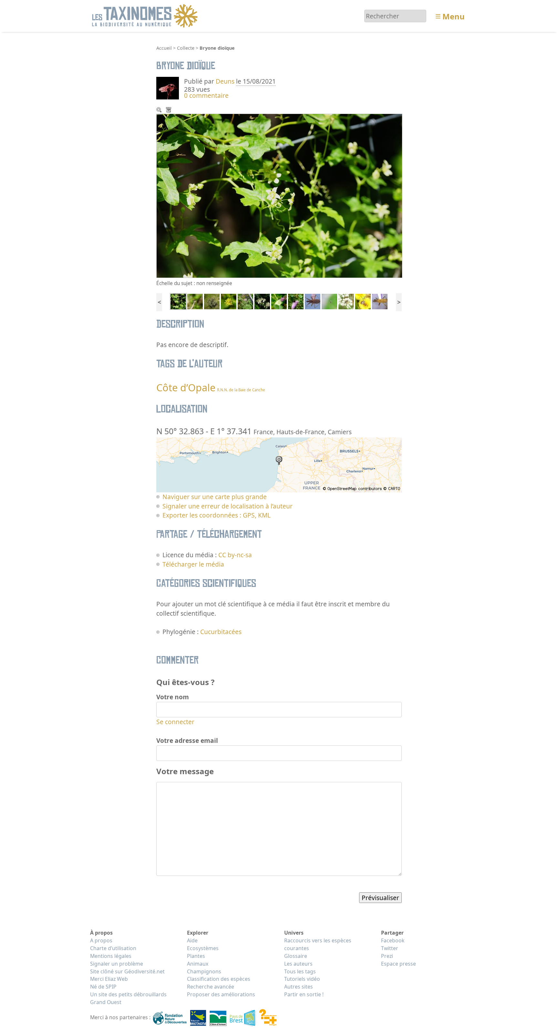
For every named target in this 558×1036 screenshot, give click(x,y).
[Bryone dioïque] (178, 300)
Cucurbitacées (221, 631)
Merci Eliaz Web (109, 978)
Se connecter (175, 721)
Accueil (164, 48)
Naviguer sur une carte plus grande (214, 496)
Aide (192, 940)
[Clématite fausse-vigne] (262, 300)
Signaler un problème (116, 963)
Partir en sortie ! (304, 994)
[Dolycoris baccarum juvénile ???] (363, 300)
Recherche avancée (210, 986)
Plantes (196, 955)
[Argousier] (211, 300)
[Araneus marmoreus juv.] (329, 300)
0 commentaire (206, 95)
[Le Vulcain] (295, 300)
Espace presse (398, 963)
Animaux (197, 963)
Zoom (159, 110)
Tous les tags (300, 971)
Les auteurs (298, 963)
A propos (101, 940)
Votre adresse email (187, 740)
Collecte (185, 48)
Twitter (389, 948)
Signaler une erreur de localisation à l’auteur (227, 506)
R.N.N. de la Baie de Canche (241, 389)
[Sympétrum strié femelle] (195, 300)
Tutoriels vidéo (302, 978)
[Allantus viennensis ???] (346, 300)
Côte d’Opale (185, 387)
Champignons (204, 971)
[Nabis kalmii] (379, 300)
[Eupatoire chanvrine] (245, 300)
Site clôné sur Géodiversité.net (127, 971)
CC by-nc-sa (235, 554)
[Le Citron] (279, 300)
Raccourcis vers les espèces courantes (317, 944)
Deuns (225, 81)
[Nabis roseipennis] (312, 300)
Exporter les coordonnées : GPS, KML (216, 515)
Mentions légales (110, 955)
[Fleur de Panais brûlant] (228, 300)
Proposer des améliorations (221, 994)
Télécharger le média (169, 110)
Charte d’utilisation (113, 948)
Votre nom (172, 696)
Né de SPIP (103, 986)
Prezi (387, 955)
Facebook (392, 940)
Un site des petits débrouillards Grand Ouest (128, 998)
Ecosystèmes (203, 948)
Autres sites (298, 986)
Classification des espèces (218, 978)
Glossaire (295, 955)
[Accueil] (146, 15)
